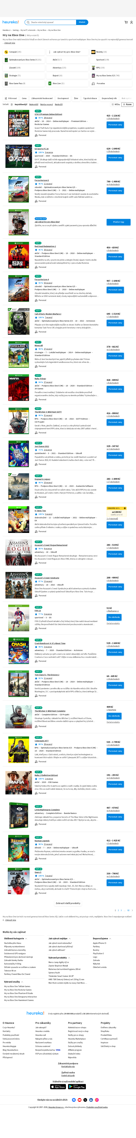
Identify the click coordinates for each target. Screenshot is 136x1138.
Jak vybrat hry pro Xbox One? (47, 222)
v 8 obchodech (113, 283)
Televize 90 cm (10, 970)
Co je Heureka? (9, 1027)
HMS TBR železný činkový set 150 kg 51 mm (66, 979)
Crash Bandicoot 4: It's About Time (50, 643)
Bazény (96, 950)
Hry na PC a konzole (28, 30)
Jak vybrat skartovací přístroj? (60, 946)
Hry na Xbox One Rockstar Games (18, 990)
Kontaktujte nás (68, 1066)
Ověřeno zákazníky (108, 1027)
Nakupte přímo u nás (43, 1039)
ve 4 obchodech (113, 184)
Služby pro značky (75, 1042)
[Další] (132, 910)
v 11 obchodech (113, 745)
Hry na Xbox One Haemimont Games (19, 1000)
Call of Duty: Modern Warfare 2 (48, 314)
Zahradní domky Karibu (13, 960)
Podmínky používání (11, 1035)
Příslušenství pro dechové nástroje (18, 957)
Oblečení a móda (100, 967)
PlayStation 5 (98, 953)
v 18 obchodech (113, 151)
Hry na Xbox (41, 30)
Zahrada (96, 960)
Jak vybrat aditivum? (56, 950)
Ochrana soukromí (42, 1046)
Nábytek (96, 964)
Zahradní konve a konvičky (15, 950)
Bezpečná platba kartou (45, 1050)
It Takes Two (40, 510)
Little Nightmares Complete (47, 809)
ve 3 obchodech (113, 349)
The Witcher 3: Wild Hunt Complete (50, 711)
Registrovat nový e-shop (78, 1031)
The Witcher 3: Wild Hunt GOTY (48, 412)
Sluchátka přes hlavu (12, 943)
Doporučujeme (100, 938)
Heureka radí (40, 1035)
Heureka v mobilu (42, 1031)
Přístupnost (8, 1057)
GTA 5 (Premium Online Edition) (48, 114)
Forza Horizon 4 (42, 279)
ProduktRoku (106, 1035)
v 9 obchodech (113, 250)
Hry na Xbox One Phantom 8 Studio (18, 993)
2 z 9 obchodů (112, 518)
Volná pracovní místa (11, 1039)
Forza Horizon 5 (42, 180)
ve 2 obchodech (113, 449)
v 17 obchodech (113, 482)
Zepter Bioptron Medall (58, 966)
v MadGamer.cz (113, 611)
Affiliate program (75, 1050)
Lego (95, 957)
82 (128, 910)
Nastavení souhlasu (43, 1042)
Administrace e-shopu (77, 1027)
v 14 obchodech (113, 679)
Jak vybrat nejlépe (57, 938)
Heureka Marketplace (77, 1039)
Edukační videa (74, 1053)
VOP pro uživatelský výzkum (46, 1053)
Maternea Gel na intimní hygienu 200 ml (64, 969)
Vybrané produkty (57, 957)
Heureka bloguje (9, 1046)
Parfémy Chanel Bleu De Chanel (17, 974)
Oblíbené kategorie (14, 938)
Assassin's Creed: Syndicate (47, 578)
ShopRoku (105, 1031)
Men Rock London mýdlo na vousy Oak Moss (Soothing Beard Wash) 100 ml (68, 983)
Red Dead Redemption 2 (45, 246)
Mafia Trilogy (40, 378)
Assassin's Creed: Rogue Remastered (51, 545)
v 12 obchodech (113, 416)
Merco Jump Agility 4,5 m (58, 962)
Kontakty (6, 1031)
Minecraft (39, 345)
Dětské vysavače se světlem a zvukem (20, 967)
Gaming (15, 30)
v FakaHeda (111, 710)
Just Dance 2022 (42, 446)
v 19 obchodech (113, 118)
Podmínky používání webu (97, 1107)
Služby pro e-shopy (76, 1035)
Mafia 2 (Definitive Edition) (46, 775)
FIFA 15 (38, 610)
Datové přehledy (75, 1046)
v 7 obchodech (113, 316)
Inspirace (104, 1042)
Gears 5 (38, 872)
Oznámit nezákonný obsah (13, 1053)
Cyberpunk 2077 (42, 741)
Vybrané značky (12, 981)
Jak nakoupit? (41, 1027)
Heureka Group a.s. (56, 1107)
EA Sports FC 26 (41, 148)
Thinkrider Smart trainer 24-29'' (61, 976)
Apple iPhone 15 (99, 943)
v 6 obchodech (113, 580)
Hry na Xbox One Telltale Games (17, 986)
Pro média (7, 1042)
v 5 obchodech (113, 843)
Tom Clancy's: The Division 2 (47, 674)
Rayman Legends (42, 840)
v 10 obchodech (113, 646)
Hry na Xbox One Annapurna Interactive (20, 997)
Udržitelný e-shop (108, 1046)
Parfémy (96, 946)
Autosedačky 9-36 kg (12, 964)
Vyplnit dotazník (68, 1075)
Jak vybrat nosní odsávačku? (60, 943)
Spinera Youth (54, 972)
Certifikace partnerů (109, 1039)
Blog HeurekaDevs (10, 1050)
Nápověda (72, 1057)
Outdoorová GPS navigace (15, 953)
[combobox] (50, 22)
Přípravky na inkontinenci (14, 946)
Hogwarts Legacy (42, 479)
